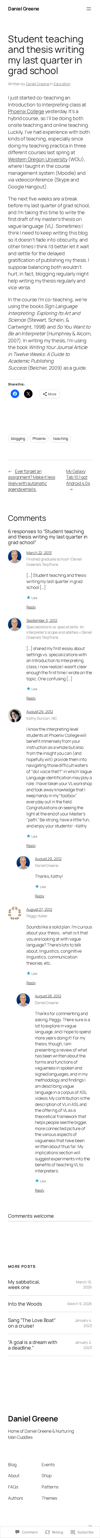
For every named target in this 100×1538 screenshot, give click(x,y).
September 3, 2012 (41, 620)
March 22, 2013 (39, 552)
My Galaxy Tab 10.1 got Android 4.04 (78, 477)
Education (62, 83)
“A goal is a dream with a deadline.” (32, 1344)
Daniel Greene (23, 8)
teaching (60, 438)
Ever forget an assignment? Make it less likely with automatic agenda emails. (31, 480)
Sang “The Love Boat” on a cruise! (32, 1322)
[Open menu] (89, 9)
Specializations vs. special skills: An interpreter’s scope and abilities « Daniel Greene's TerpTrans (59, 632)
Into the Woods (25, 1303)
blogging (18, 438)
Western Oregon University (37, 159)
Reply (31, 607)
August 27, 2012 (39, 909)
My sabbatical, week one (24, 1284)
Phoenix (39, 438)
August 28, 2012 (48, 995)
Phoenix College (26, 111)
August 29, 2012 (39, 711)
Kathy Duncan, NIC (41, 718)
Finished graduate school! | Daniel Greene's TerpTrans (54, 561)
